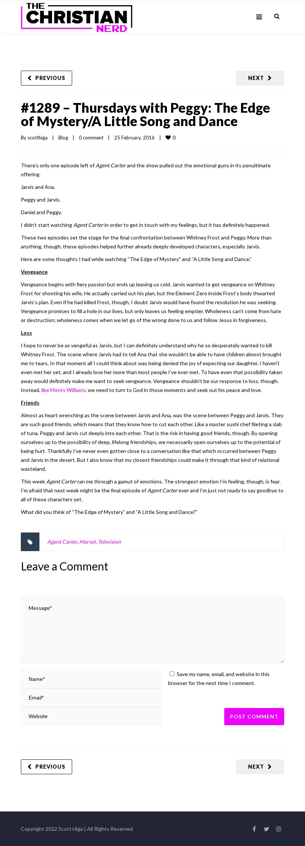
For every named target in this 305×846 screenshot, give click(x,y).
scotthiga (38, 138)
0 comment (91, 138)
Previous (50, 78)
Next (256, 78)
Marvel (87, 541)
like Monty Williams (63, 390)
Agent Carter (62, 541)
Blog (63, 138)
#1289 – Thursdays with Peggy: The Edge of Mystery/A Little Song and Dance (145, 114)
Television (109, 541)
